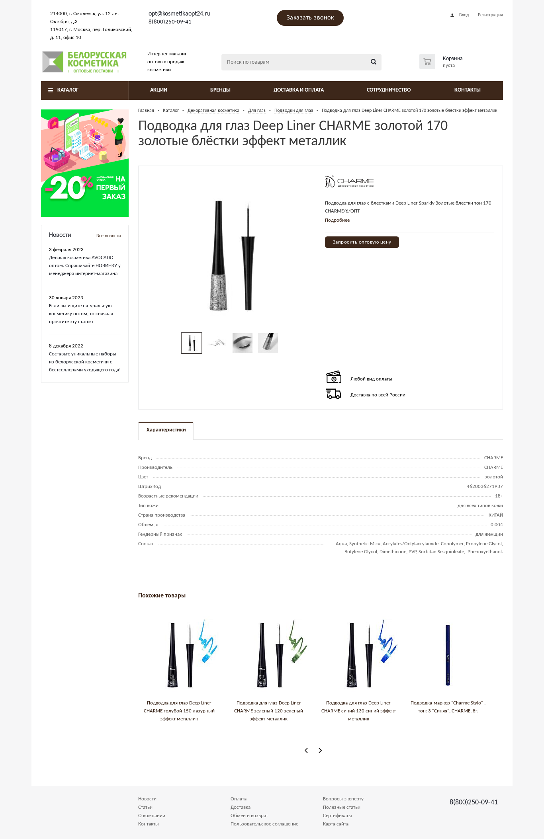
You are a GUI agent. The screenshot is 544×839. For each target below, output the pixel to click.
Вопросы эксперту (343, 799)
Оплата (239, 799)
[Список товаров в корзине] (442, 67)
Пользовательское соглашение (264, 824)
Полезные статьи (341, 807)
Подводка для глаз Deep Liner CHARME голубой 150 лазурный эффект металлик (179, 711)
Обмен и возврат (249, 815)
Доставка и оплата (299, 90)
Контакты (467, 90)
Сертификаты (337, 815)
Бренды (220, 90)
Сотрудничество (389, 90)
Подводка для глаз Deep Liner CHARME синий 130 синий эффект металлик (358, 711)
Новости (147, 799)
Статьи (145, 807)
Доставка (240, 807)
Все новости (108, 236)
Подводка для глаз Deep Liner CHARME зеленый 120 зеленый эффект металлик (268, 711)
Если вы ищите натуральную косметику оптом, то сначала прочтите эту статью (81, 313)
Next (320, 750)
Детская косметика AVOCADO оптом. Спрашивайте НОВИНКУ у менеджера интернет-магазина (85, 265)
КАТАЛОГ (67, 90)
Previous (306, 750)
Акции (158, 90)
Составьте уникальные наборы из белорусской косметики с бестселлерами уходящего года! (85, 362)
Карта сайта (335, 824)
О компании (151, 815)
